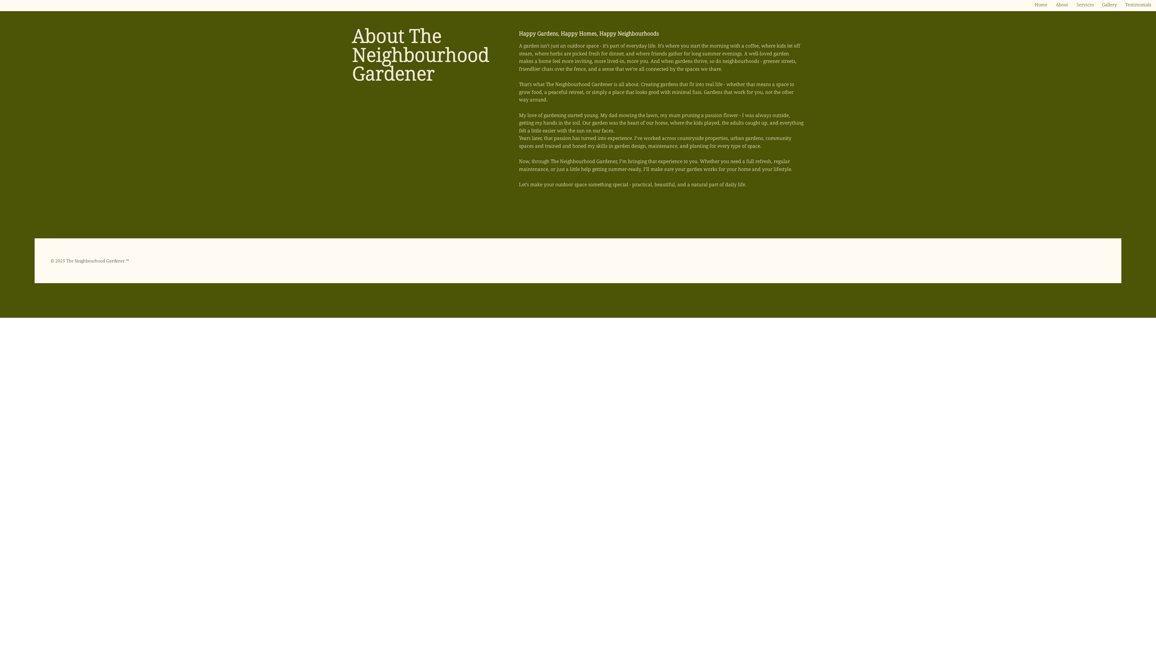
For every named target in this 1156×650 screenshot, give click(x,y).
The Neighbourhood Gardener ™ (97, 261)
